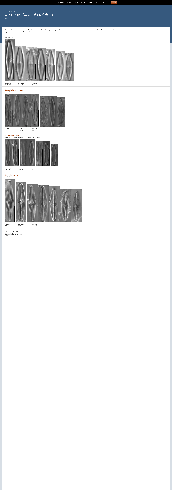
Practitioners (61, 2)
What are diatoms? (104, 2)
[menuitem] (61, 2)
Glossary (89, 2)
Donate (114, 2)
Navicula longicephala (14, 90)
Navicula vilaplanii (12, 135)
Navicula (30, 14)
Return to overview (12, 11)
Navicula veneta (11, 175)
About (95, 2)
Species (83, 2)
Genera (77, 2)
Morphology (70, 2)
